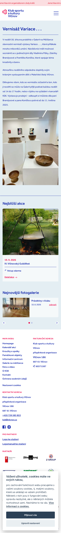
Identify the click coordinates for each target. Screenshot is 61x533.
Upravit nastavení (30, 523)
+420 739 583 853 (11, 415)
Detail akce (9, 277)
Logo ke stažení (10, 439)
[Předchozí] (4, 323)
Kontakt (6, 374)
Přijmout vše (30, 515)
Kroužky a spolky (10, 351)
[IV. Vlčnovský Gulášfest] (30, 232)
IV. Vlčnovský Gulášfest (17, 263)
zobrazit (52, 304)
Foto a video (8, 367)
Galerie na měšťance (12, 363)
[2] (32, 323)
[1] (29, 323)
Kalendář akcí (9, 347)
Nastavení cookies (11, 385)
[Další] (57, 323)
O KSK (5, 370)
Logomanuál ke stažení (14, 444)
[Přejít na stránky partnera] (10, 459)
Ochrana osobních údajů (14, 378)
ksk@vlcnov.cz (9, 419)
